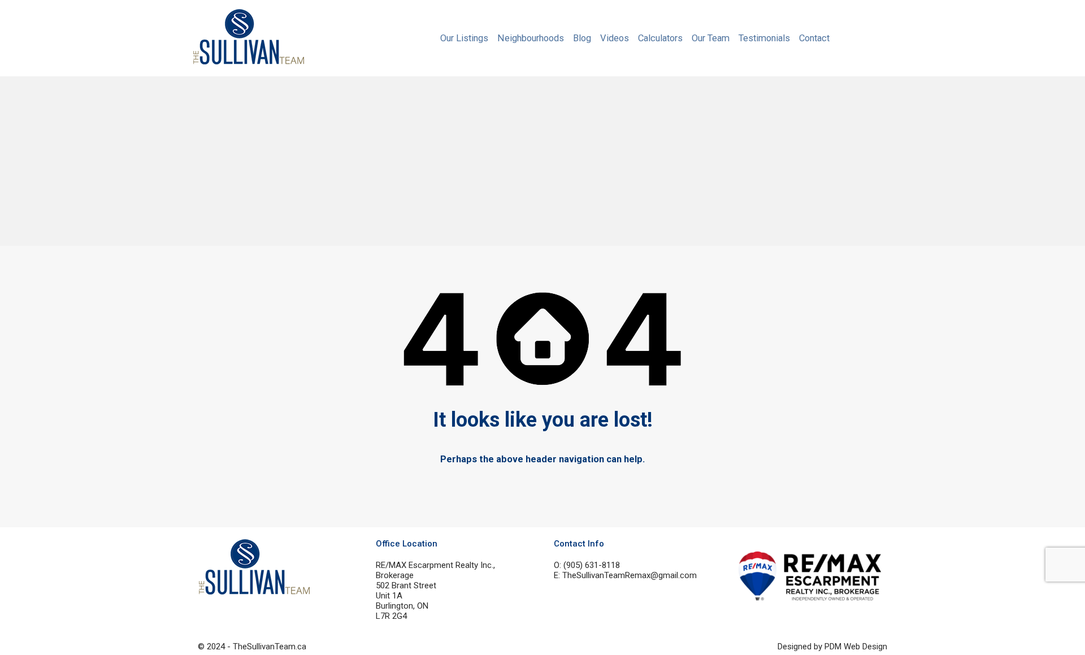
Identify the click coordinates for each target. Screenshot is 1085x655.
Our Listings (464, 38)
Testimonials (764, 38)
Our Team (711, 38)
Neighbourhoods (530, 38)
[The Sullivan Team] (248, 60)
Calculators (660, 38)
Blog (582, 38)
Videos (614, 38)
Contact (814, 38)
